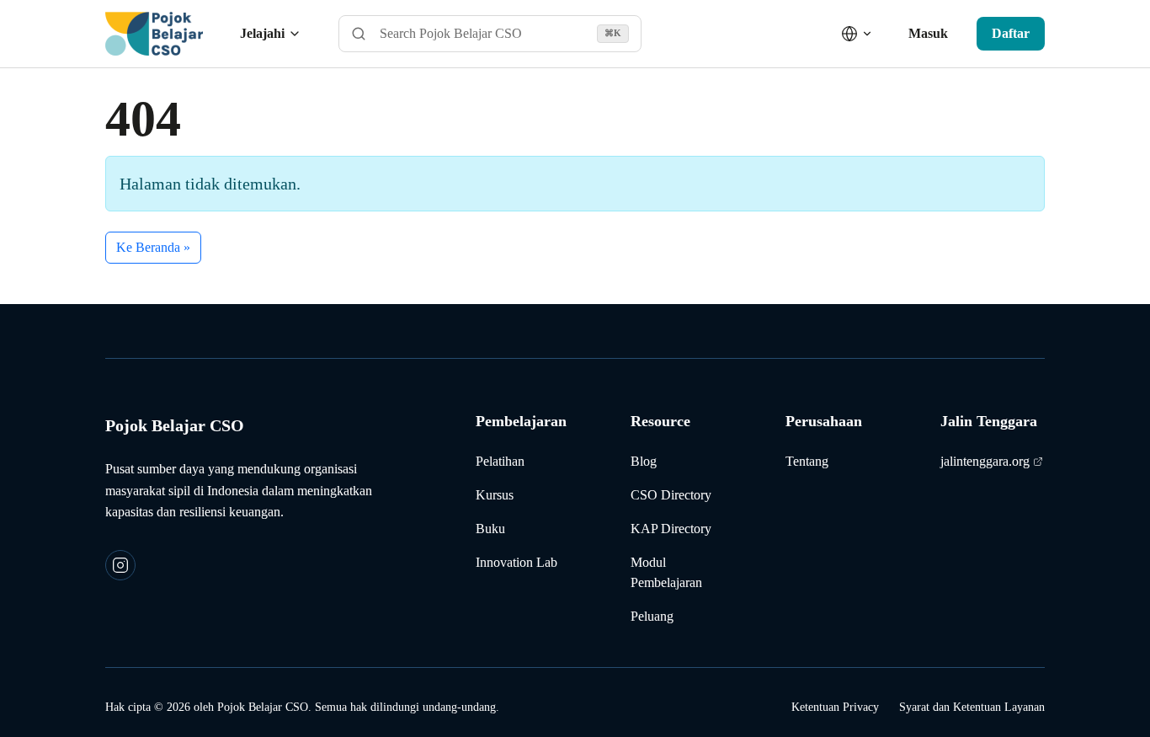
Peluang (652, 616)
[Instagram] (120, 565)
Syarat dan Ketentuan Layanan (972, 707)
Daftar (1011, 33)
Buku (490, 528)
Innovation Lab (516, 562)
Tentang (806, 461)
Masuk (928, 33)
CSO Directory (671, 495)
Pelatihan (500, 461)
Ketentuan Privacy (835, 707)
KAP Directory (671, 528)
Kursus (495, 495)
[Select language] (857, 34)
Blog (644, 461)
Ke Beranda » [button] (153, 247)
